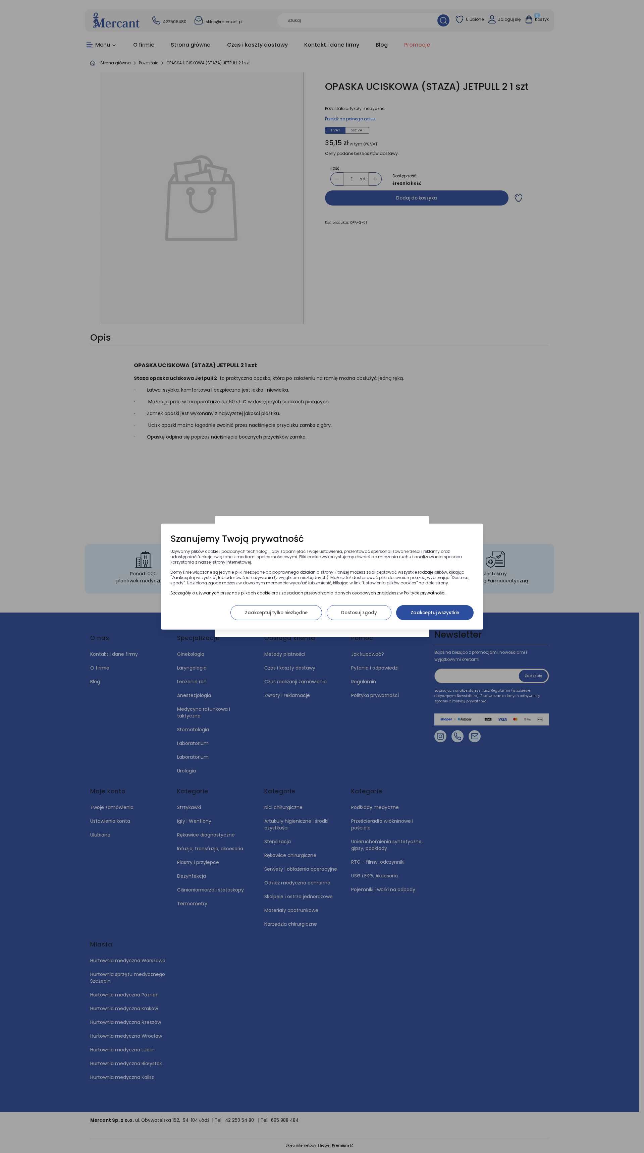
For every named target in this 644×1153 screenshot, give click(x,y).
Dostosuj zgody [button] (359, 612)
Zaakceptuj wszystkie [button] (435, 612)
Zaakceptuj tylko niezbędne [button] (276, 612)
